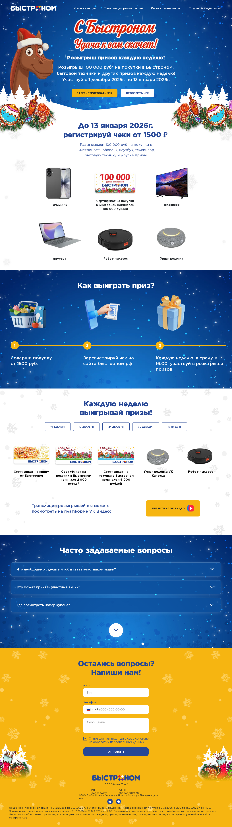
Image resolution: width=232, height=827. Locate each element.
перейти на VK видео (168, 508)
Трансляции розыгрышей (123, 8)
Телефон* (90, 702)
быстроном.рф (115, 363)
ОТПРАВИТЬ (116, 751)
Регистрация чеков (166, 8)
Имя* (86, 685)
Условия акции (85, 8)
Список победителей (204, 8)
